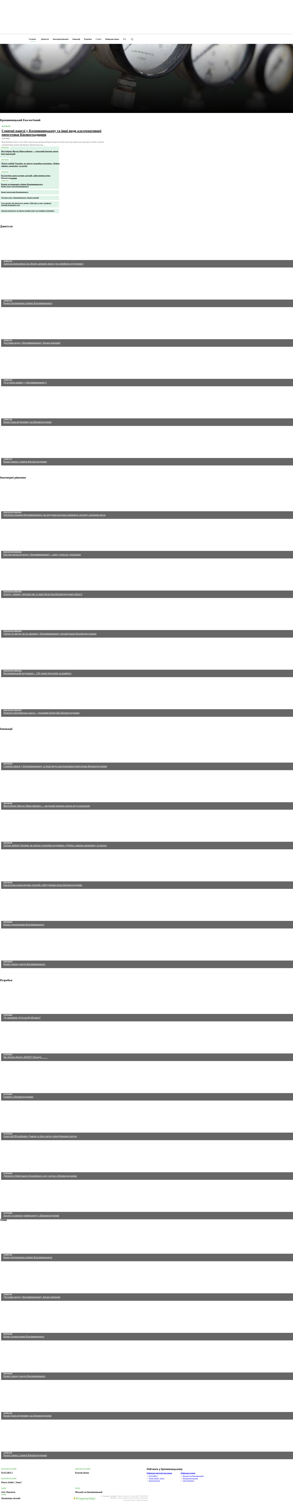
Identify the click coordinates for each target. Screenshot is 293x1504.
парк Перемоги (8, 1492)
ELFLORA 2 (7, 1472)
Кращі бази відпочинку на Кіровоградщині (27, 422)
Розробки (7, 1015)
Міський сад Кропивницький (88, 1492)
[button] (132, 39)
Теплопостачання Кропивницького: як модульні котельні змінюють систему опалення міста (54, 514)
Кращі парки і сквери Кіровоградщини (25, 461)
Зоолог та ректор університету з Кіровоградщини (31, 1215)
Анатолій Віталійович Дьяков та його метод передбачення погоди (40, 1136)
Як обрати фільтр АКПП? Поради (25, 1057)
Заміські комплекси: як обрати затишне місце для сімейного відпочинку (27, 211)
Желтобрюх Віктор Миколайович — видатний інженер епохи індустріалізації (46, 805)
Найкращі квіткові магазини (159, 1473)
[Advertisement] (17, 91)
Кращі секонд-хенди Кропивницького (15, 186)
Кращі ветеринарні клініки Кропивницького (22, 184)
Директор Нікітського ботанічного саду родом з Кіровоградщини (40, 1175)
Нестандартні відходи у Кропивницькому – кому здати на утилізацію (42, 554)
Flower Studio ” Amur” (11, 1482)
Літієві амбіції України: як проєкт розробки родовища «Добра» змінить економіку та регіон (55, 845)
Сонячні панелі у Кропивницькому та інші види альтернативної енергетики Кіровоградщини (55, 766)
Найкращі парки (188, 1473)
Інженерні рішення (12, 512)
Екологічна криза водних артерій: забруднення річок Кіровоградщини (42, 885)
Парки (3, 1494)
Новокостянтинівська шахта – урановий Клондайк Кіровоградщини (41, 712)
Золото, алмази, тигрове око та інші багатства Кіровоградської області (42, 594)
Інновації (6, 126)
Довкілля (5, 180)
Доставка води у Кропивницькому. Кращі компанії (20, 198)
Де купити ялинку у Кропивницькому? (25, 382)
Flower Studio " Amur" (157, 1478)
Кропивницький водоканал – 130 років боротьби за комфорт (37, 673)
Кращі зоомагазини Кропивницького (14, 192)
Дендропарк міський (190, 1478)
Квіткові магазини (8, 1469)
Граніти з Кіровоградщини (18, 1096)
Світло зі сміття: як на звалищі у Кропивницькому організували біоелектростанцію (49, 633)
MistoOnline (144, 1496)
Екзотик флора (82, 1472)
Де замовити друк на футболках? (22, 1017)
